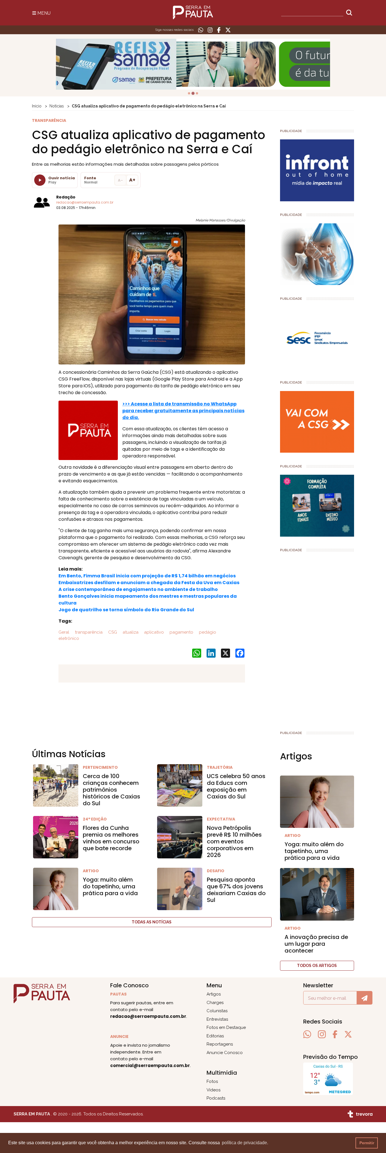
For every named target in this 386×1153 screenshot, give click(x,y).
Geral (63, 632)
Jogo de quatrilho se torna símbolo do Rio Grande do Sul (126, 609)
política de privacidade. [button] (245, 1142)
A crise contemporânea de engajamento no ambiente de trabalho (138, 589)
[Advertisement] (317, 639)
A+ (132, 180)
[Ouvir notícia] (39, 180)
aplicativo (153, 632)
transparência (88, 632)
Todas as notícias (152, 922)
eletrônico (68, 638)
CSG (112, 632)
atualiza (130, 632)
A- (120, 180)
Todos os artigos (317, 965)
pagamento (180, 632)
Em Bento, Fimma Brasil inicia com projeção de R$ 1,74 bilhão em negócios (147, 576)
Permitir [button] (366, 1143)
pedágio (207, 632)
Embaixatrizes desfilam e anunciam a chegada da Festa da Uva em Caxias (148, 582)
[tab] (189, 93)
